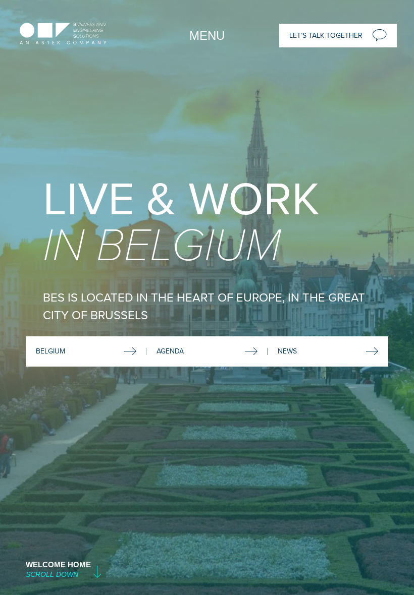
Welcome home (58, 564)
